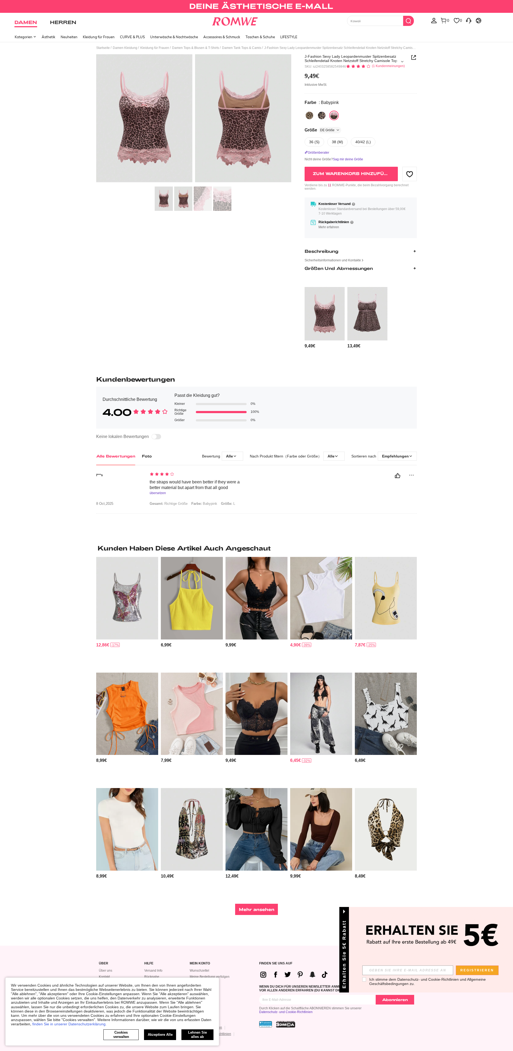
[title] (256, 548)
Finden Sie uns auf (275, 963)
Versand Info (153, 970)
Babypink (204, 503)
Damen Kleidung (125, 48)
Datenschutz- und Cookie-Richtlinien (286, 1012)
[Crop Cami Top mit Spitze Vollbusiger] (256, 714)
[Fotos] (193, 119)
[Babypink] (334, 115)
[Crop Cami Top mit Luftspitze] (256, 598)
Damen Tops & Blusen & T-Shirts (195, 48)
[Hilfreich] (397, 475)
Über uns (105, 970)
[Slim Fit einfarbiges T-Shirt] (127, 829)
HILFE (148, 963)
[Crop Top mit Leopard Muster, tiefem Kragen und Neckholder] (386, 829)
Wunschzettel (199, 970)
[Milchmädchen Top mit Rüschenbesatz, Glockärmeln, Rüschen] (256, 829)
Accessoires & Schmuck (221, 37)
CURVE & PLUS (132, 37)
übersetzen (158, 493)
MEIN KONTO (200, 963)
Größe (320, 130)
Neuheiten (69, 37)
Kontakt (104, 977)
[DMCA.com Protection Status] (285, 1024)
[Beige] (309, 115)
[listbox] (433, 20)
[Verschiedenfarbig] (322, 115)
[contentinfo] (310, 346)
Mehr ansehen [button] (256, 909)
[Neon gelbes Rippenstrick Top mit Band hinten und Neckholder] (192, 598)
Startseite (103, 48)
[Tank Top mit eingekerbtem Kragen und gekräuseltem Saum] (386, 714)
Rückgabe (151, 977)
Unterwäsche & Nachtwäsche (174, 37)
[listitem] (325, 318)
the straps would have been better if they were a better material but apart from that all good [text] (195, 485)
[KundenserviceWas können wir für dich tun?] (468, 20)
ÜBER (103, 963)
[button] (409, 174)
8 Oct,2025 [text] (104, 504)
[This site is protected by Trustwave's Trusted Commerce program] (265, 1024)
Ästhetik (48, 37)
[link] (256, 6)
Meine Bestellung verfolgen (210, 977)
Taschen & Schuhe (260, 37)
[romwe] (235, 20)
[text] (195, 474)
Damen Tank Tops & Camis (241, 48)
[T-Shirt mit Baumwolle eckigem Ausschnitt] (321, 829)
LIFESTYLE (288, 37)
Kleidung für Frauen (99, 37)
